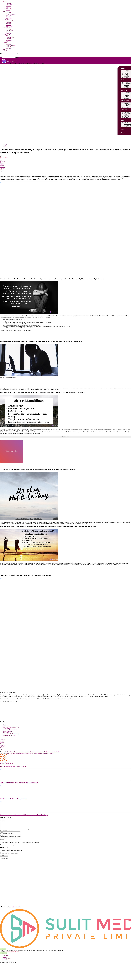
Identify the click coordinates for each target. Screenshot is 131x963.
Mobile (4, 146)
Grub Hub (8, 3)
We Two (8, 10)
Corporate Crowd (7, 27)
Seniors (5, 42)
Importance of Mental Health (10, 729)
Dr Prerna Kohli (7, 728)
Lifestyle (5, 50)
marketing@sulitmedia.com (12, 951)
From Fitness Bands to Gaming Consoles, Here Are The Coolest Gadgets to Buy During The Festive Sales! (33, 751)
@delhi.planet (16, 906)
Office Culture (9, 30)
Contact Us (5, 959)
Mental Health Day (7, 731)
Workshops (8, 33)
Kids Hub (8, 6)
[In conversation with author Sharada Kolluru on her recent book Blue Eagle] (65, 812)
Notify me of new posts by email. (10, 853)
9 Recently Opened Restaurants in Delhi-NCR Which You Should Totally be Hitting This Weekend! (29, 753)
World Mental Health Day (9, 735)
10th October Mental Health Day (11, 727)
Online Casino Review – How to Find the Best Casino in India (19, 782)
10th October (6, 725)
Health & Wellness (10, 14)
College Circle (6, 34)
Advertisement (6, 958)
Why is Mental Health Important (10, 734)
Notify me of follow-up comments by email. (12, 850)
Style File (8, 7)
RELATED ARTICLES (6, 766)
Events (4, 49)
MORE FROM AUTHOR (19, 766)
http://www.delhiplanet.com (6, 763)
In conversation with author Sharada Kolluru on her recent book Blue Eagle (24, 815)
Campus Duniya (10, 37)
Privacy (5, 957)
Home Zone (9, 4)
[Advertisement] (37, 382)
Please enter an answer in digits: (7, 844)
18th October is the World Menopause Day (13, 799)
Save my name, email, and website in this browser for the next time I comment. (20, 842)
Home (1, 63)
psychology (6, 732)
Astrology (8, 44)
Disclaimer (5, 955)
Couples (5, 1)
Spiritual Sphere (10, 46)
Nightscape (8, 15)
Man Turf (5, 11)
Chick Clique (6, 19)
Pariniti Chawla (3, 157)
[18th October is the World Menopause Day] (65, 795)
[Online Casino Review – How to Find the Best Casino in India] (65, 779)
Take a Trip (9, 8)
